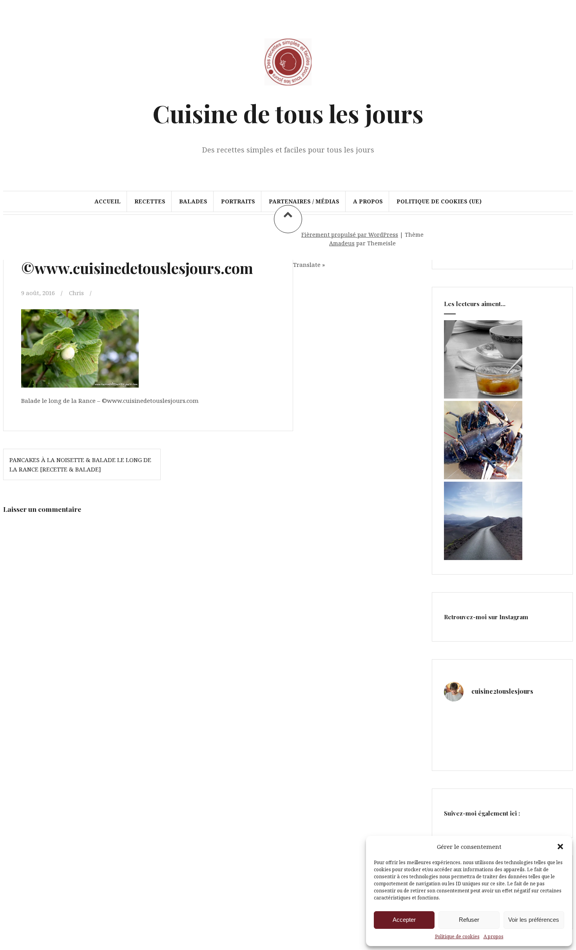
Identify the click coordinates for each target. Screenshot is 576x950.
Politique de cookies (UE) (439, 201)
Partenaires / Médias (304, 201)
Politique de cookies (457, 936)
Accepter (404, 919)
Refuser (469, 919)
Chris (76, 293)
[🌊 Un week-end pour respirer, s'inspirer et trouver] (517, 736)
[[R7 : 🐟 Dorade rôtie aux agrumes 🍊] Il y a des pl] (487, 736)
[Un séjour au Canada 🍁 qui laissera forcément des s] (487, 718)
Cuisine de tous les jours (288, 113)
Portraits (238, 201)
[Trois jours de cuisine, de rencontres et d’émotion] (457, 718)
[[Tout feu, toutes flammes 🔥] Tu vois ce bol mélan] (547, 718)
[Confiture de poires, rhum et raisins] (483, 396)
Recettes (149, 201)
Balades (193, 201)
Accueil (107, 201)
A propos (494, 936)
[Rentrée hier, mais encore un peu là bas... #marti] (547, 736)
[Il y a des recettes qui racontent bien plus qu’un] (517, 718)
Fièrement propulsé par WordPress (349, 234)
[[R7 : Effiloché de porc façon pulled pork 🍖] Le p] (457, 736)
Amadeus (342, 243)
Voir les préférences (533, 919)
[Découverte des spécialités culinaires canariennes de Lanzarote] (483, 558)
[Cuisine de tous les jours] (288, 89)
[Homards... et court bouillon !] (483, 477)
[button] (560, 846)
